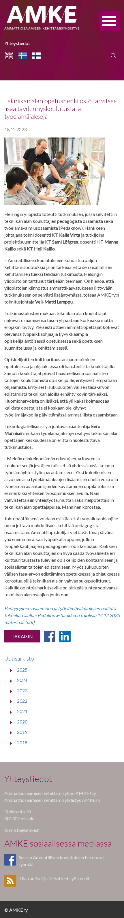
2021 (22, 711)
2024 (22, 680)
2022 (22, 701)
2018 (22, 742)
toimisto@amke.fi (22, 830)
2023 (22, 690)
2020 (22, 721)
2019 (22, 732)
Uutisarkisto (19, 658)
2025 (22, 669)
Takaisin (22, 636)
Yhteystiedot (17, 43)
